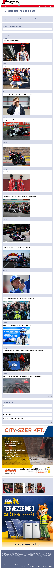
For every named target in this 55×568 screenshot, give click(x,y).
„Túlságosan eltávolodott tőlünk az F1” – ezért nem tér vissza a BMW (19, 120)
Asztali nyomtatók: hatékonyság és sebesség (13, 405)
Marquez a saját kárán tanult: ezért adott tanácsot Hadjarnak (17, 66)
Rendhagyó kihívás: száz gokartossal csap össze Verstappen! (17, 247)
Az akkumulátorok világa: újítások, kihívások (13, 418)
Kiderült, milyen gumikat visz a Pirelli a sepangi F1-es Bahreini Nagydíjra (19, 196)
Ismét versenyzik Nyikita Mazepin (11, 40)
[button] (52, 6)
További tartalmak (8, 402)
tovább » (50, 396)
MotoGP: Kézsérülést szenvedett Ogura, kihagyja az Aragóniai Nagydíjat (20, 298)
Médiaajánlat (30, 566)
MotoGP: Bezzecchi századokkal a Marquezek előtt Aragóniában (18, 145)
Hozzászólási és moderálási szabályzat (43, 566)
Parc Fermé (6, 35)
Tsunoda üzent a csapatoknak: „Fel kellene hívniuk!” (15, 273)
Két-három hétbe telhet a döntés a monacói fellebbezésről (16, 222)
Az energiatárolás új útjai (9, 414)
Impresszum (23, 566)
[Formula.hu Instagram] (45, 6)
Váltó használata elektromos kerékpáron (12, 410)
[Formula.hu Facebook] (39, 6)
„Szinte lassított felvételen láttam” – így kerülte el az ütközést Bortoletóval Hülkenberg (23, 376)
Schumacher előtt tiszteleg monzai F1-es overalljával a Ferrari (17, 171)
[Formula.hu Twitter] (41, 6)
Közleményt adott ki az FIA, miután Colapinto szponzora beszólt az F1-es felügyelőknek (23, 350)
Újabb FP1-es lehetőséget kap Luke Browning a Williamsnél (17, 325)
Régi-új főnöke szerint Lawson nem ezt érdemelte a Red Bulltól (18, 94)
